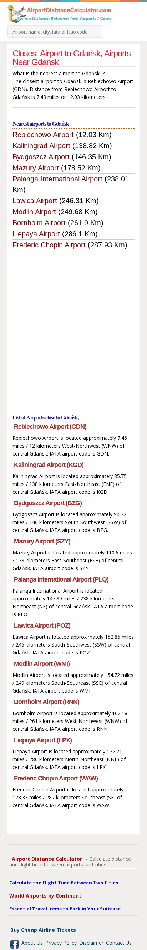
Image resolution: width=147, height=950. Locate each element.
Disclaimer (91, 942)
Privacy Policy (61, 942)
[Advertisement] (73, 329)
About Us (32, 942)
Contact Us (119, 942)
